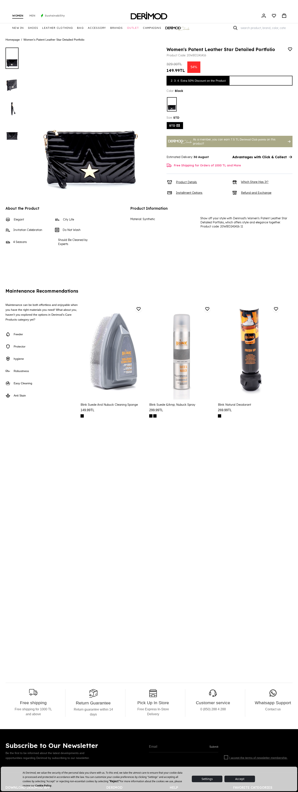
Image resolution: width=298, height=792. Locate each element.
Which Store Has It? (254, 182)
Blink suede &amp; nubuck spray (172, 405)
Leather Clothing (57, 27)
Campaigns (152, 27)
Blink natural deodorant (234, 405)
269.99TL (225, 410)
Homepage (13, 39)
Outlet (133, 27)
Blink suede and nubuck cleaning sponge (109, 405)
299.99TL (156, 410)
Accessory (97, 27)
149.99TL (87, 410)
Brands (116, 27)
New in (18, 27)
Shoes (33, 27)
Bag (80, 27)
